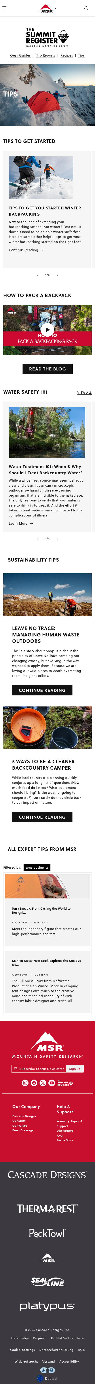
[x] (43, 1083)
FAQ (60, 1135)
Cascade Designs (24, 1116)
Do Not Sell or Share (67, 1338)
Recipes (67, 55)
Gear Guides (20, 55)
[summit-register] (65, 1083)
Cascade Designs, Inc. (53, 1330)
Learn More (18, 523)
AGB (81, 1350)
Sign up (74, 1069)
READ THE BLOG (47, 368)
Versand (48, 1361)
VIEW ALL (84, 392)
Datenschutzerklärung (56, 1350)
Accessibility (69, 1361)
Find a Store (65, 1140)
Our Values (19, 1126)
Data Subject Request (28, 1338)
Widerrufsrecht (26, 1361)
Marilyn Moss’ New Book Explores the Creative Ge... (46, 963)
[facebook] (34, 1083)
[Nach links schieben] (38, 275)
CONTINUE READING (42, 690)
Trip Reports (45, 55)
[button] (86, 8)
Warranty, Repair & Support (69, 1123)
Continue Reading (23, 250)
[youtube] (51, 1083)
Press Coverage (22, 1130)
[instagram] (25, 1083)
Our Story (18, 1121)
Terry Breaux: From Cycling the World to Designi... (41, 911)
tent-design (37, 867)
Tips (81, 55)
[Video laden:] (47, 330)
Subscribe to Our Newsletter (41, 1069)
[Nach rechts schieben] (57, 275)
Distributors (65, 1131)
